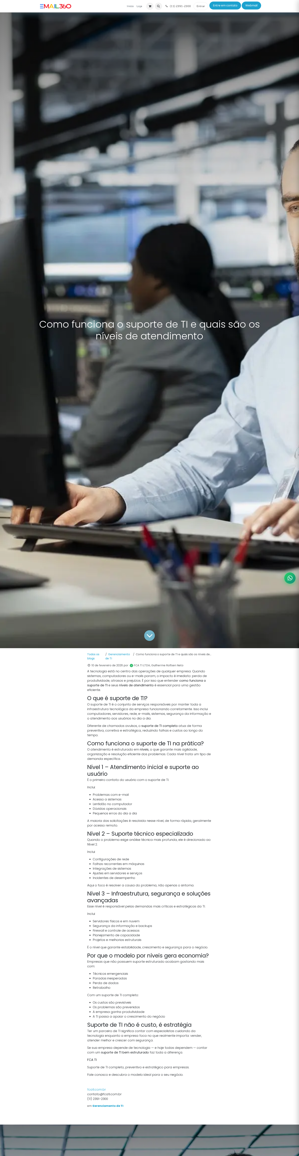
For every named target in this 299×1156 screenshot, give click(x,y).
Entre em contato (225, 5)
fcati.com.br (96, 1089)
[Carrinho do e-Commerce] (149, 6)
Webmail (251, 5)
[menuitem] (130, 6)
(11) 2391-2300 (180, 6)
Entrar (201, 6)
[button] (158, 6)
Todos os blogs (93, 656)
